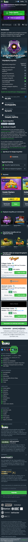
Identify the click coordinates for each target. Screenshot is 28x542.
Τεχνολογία (4, 123)
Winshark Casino (6, 286)
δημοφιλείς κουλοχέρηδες (7, 138)
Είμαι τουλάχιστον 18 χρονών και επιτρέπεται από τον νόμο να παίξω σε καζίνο (14, 496)
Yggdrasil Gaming (5, 131)
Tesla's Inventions (6, 226)
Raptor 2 (19, 247)
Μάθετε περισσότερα (8, 540)
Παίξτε (15, 204)
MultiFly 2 (6, 247)
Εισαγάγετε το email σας (7, 487)
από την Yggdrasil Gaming (9, 6)
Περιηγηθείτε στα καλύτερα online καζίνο (14, 323)
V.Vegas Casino (6, 263)
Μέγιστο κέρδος (9, 109)
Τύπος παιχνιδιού (9, 103)
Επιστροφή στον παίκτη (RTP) (12, 96)
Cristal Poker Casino (8, 309)
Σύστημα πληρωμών (10, 115)
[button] (25, 97)
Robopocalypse (20, 226)
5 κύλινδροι (11, 123)
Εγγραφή (14, 492)
